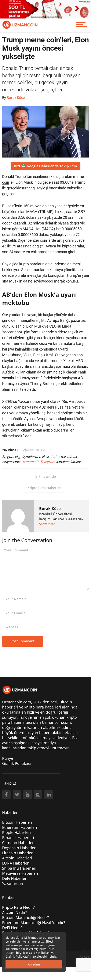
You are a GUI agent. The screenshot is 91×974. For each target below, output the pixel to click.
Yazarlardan (12, 883)
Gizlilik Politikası (16, 763)
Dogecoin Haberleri (19, 847)
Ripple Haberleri (16, 832)
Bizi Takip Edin (45, 166)
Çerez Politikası (39, 953)
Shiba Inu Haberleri (19, 868)
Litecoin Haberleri (18, 852)
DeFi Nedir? (12, 927)
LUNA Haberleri (16, 863)
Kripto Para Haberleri (45, 488)
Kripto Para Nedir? (18, 907)
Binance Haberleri (18, 837)
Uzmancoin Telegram (38, 461)
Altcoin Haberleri (17, 857)
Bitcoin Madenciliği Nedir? (25, 917)
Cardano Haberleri (18, 842)
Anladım (34, 964)
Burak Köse (50, 508)
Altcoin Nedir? (14, 912)
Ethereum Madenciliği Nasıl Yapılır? (33, 922)
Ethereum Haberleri (19, 827)
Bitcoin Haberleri (17, 822)
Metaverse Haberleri (20, 873)
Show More (47, 524)
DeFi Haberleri (15, 878)
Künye (7, 758)
